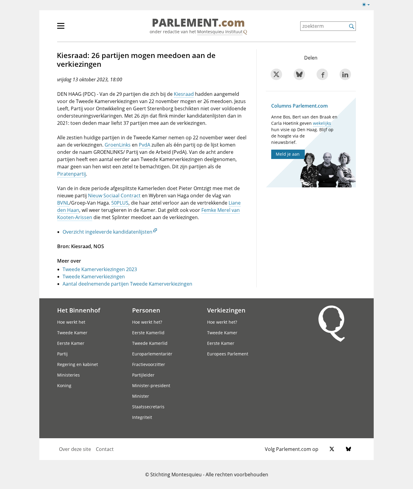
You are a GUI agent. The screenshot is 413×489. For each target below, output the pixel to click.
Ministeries (68, 375)
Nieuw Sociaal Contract (114, 195)
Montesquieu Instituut (219, 31)
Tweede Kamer (72, 332)
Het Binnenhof (78, 310)
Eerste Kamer (70, 343)
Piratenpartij (71, 173)
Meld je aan (288, 154)
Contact (105, 449)
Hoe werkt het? (147, 322)
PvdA (144, 144)
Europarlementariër (152, 354)
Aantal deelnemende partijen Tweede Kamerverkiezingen (127, 283)
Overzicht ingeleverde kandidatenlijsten (107, 231)
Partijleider (143, 375)
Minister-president (151, 385)
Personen (146, 310)
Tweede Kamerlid (149, 343)
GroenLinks (118, 144)
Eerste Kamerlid (148, 332)
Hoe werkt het (71, 322)
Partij (62, 354)
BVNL (63, 202)
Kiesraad (184, 94)
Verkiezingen (226, 310)
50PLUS (119, 202)
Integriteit (142, 417)
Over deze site (75, 449)
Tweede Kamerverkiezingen (94, 276)
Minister (140, 396)
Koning (64, 385)
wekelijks (322, 123)
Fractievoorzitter (148, 364)
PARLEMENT (198, 23)
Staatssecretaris (148, 407)
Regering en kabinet (77, 364)
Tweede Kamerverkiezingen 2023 (100, 269)
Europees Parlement (227, 354)
